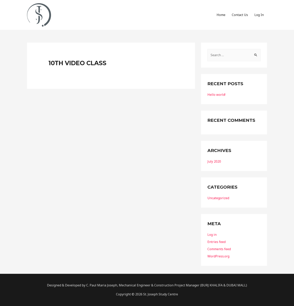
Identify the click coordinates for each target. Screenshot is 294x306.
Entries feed (216, 242)
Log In (259, 15)
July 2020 (214, 161)
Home (221, 15)
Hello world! (216, 94)
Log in (212, 234)
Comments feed (219, 249)
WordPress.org (218, 256)
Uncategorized (218, 198)
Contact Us (240, 15)
